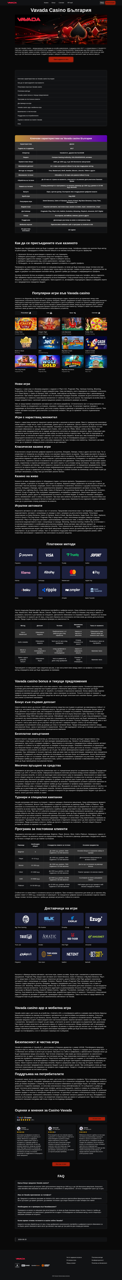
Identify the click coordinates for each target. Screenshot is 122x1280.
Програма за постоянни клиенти (29, 99)
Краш (71, 312)
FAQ (19, 124)
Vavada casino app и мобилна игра (29, 107)
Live (48, 312)
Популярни (24, 312)
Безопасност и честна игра (27, 111)
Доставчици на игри (24, 103)
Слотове (95, 312)
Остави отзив (97, 1118)
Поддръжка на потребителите (28, 116)
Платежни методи (24, 91)
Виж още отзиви (61, 1164)
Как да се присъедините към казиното (31, 83)
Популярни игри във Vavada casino (30, 87)
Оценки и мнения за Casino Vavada (30, 120)
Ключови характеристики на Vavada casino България (36, 79)
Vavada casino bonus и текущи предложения (33, 95)
